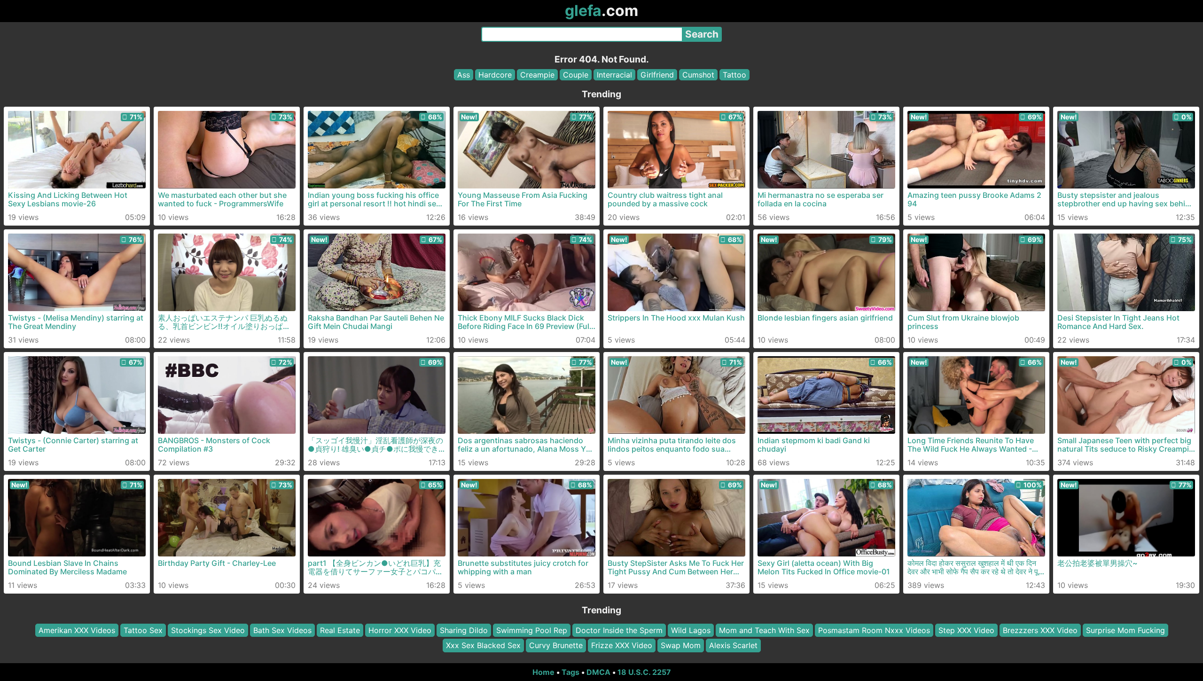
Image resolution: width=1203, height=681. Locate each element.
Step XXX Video (966, 630)
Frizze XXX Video (621, 645)
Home (543, 672)
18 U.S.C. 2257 (644, 672)
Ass (463, 74)
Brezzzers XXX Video (1040, 630)
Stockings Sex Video (208, 630)
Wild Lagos (691, 630)
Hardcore (495, 74)
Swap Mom (681, 645)
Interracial (614, 74)
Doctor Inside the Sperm (619, 630)
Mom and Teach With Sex (764, 630)
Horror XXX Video (399, 630)
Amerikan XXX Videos (77, 630)
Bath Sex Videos (282, 630)
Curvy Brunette (556, 645)
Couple (575, 74)
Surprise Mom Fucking (1125, 630)
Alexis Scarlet (733, 645)
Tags (570, 672)
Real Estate (340, 630)
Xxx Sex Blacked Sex (483, 645)
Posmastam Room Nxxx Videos (874, 630)
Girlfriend (657, 74)
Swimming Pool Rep (531, 630)
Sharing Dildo (464, 630)
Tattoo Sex (143, 630)
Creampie (537, 74)
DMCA (598, 672)
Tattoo (734, 74)
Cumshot (698, 74)
